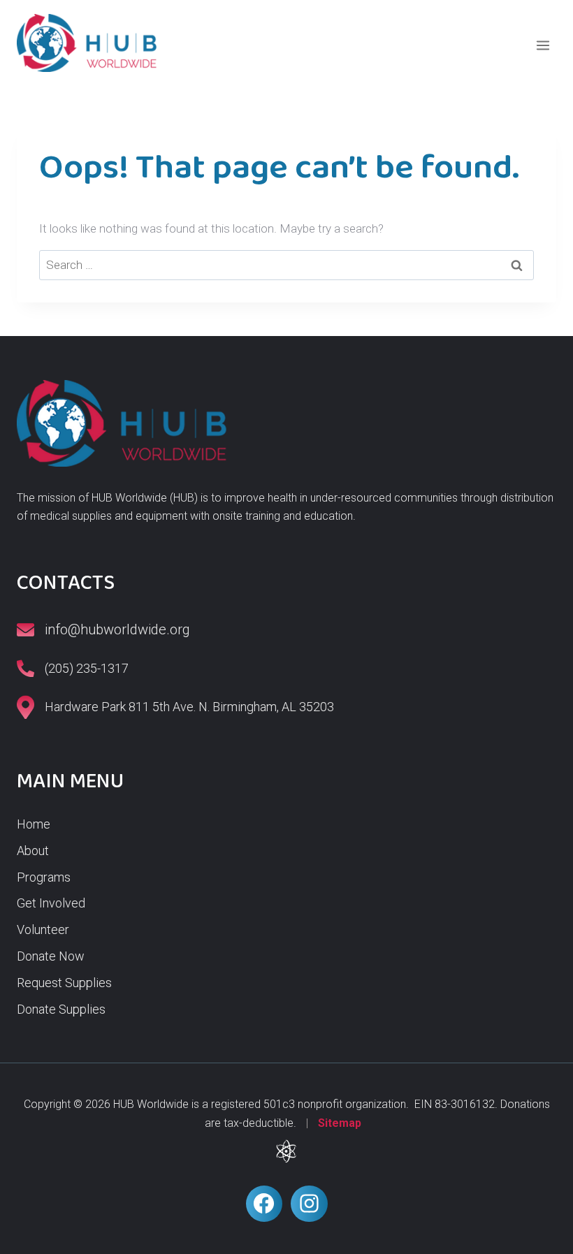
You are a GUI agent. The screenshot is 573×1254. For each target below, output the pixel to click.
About (33, 850)
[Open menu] (542, 45)
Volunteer (43, 929)
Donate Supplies (61, 1009)
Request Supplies (64, 982)
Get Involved (51, 903)
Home (33, 824)
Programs (44, 877)
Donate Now (51, 956)
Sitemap (339, 1123)
